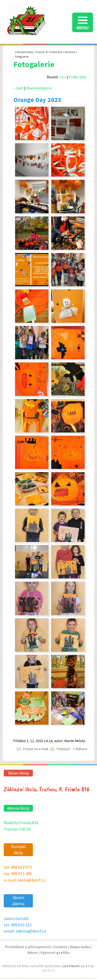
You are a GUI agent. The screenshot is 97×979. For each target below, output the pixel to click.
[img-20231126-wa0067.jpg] (32, 285)
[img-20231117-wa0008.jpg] (68, 723)
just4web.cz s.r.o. (78, 965)
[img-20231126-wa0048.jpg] (32, 540)
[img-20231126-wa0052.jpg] (68, 431)
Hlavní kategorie (39, 88)
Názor (32, 952)
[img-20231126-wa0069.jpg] (68, 212)
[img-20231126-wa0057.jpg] (68, 358)
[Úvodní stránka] (26, 33)
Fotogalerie (22, 56)
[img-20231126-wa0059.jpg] (68, 395)
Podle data (77, 77)
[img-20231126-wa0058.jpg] (32, 395)
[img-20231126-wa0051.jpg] (68, 577)
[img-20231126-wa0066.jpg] (68, 248)
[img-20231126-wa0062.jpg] (68, 321)
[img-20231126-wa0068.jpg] (32, 212)
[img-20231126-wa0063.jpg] (32, 358)
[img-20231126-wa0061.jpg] (32, 321)
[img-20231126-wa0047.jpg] (32, 687)
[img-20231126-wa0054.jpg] (68, 467)
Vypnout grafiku (55, 952)
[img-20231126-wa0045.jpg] (32, 650)
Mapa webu (80, 946)
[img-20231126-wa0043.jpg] (32, 614)
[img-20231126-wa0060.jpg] (32, 431)
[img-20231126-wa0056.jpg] (68, 504)
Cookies (60, 946)
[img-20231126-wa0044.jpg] (68, 614)
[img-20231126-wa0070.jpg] (68, 139)
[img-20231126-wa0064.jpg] (68, 285)
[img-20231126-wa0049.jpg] (68, 540)
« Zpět (18, 88)
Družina (70, 52)
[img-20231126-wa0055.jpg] (32, 504)
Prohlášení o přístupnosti (28, 946)
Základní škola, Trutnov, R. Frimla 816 (39, 52)
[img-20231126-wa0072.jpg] (68, 175)
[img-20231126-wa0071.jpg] (32, 175)
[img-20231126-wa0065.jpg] (32, 248)
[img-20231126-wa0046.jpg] (68, 650)
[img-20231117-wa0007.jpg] (32, 723)
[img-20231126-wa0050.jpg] (32, 577)
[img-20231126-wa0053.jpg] (32, 467)
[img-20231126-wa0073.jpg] (32, 139)
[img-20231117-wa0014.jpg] (68, 687)
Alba (62, 77)
